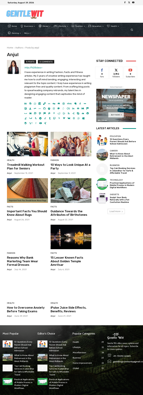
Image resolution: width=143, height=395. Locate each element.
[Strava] (36, 117)
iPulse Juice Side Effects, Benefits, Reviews (68, 309)
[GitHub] (44, 107)
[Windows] (83, 117)
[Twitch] (54, 117)
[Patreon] (44, 112)
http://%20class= (33, 67)
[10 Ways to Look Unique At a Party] (71, 144)
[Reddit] (59, 112)
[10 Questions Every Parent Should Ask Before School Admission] (102, 140)
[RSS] (68, 112)
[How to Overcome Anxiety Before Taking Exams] (27, 287)
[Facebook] (125, 3)
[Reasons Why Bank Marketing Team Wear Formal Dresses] (27, 237)
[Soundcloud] (83, 112)
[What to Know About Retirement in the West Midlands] (102, 155)
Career (114, 151)
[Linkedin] (73, 107)
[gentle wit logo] (25, 14)
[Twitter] (129, 3)
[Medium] (83, 107)
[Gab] (35, 107)
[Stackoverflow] (25, 117)
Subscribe (130, 69)
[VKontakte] (68, 117)
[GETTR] (40, 107)
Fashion (55, 160)
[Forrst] (30, 107)
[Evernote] (75, 103)
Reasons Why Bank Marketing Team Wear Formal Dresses (22, 261)
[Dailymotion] (40, 103)
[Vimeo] (64, 117)
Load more (115, 211)
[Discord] (59, 103)
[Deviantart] (49, 103)
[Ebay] (69, 103)
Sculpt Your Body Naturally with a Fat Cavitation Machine (119, 199)
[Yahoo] (30, 122)
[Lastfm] (68, 107)
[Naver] (30, 112)
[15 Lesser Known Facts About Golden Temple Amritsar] (71, 237)
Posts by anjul (32, 47)
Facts (10, 207)
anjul (9, 173)
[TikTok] (45, 117)
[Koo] (63, 107)
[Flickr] (85, 103)
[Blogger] (30, 103)
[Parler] (35, 112)
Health (10, 160)
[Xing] (45, 122)
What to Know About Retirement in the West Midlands (121, 156)
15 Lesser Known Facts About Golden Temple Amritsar (67, 261)
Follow (116, 69)
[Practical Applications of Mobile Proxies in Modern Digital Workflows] (102, 184)
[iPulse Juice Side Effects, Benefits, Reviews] (71, 287)
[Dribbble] (63, 103)
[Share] (73, 112)
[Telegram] (40, 117)
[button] (132, 29)
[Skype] (78, 112)
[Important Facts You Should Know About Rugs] (27, 190)
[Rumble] (64, 112)
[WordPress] (25, 122)
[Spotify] (87, 112)
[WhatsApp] (78, 117)
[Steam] (30, 117)
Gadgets (114, 194)
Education (115, 136)
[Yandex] (36, 122)
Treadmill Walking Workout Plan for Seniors (25, 166)
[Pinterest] (54, 112)
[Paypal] (49, 112)
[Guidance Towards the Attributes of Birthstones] (71, 190)
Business (114, 165)
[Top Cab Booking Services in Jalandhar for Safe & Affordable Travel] (102, 169)
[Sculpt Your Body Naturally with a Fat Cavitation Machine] (102, 198)
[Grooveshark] (49, 107)
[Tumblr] (50, 117)
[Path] (40, 112)
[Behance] (25, 103)
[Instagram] (54, 107)
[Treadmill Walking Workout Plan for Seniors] (27, 144)
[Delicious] (44, 103)
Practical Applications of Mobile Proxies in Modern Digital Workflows (122, 185)
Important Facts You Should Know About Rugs (27, 212)
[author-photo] (15, 92)
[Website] (74, 117)
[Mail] (78, 107)
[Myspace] (25, 112)
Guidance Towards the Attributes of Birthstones (69, 212)
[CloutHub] (35, 103)
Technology (116, 180)
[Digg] (54, 103)
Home (10, 47)
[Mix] (87, 107)
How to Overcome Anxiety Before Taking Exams (26, 309)
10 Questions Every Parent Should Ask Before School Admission (123, 141)
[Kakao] (58, 107)
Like (102, 69)
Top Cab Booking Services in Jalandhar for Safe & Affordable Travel (122, 170)
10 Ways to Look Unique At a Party (70, 166)
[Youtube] (133, 3)
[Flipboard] (25, 107)
